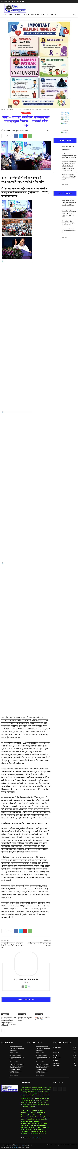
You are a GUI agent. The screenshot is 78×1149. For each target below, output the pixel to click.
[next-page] (6, 1030)
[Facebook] (64, 1)
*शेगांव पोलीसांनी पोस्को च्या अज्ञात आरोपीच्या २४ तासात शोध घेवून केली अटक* (69, 148)
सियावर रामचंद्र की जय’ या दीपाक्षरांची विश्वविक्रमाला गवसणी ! (69, 230)
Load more (64, 184)
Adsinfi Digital (14, 1147)
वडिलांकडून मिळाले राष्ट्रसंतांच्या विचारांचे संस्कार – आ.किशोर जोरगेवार (25, 1019)
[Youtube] (75, 1)
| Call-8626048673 (23, 1147)
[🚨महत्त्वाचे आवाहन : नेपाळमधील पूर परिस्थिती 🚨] (43, 1010)
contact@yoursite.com (35, 1138)
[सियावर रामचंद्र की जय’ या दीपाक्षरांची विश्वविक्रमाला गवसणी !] (56, 230)
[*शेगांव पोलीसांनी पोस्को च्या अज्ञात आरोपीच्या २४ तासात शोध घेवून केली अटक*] (56, 148)
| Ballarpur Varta (19, 1145)
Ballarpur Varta (10, 130)
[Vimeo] (72, 1)
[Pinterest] (25, 136)
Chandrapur (10, 109)
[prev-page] (2, 1030)
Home (3, 109)
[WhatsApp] (30, 136)
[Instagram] (67, 1)
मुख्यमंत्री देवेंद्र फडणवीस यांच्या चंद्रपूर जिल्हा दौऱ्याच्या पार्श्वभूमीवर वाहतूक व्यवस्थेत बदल (12, 945)
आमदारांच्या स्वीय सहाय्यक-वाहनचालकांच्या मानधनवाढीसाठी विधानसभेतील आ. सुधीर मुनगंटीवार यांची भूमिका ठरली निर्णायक (69, 213)
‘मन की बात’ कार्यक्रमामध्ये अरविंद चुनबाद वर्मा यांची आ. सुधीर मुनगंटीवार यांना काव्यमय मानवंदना (69, 155)
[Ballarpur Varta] (2, 130)
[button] (74, 14)
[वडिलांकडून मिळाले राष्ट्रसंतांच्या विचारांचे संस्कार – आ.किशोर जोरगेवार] (26, 1010)
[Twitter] (70, 1)
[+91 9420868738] (22, 988)
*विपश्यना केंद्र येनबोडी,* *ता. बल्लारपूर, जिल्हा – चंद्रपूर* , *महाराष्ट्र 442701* (68, 222)
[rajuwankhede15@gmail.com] (29, 988)
